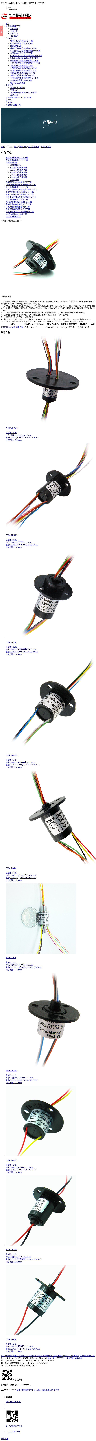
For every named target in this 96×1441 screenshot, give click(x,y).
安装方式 (14, 90)
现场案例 (14, 95)
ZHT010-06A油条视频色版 (12, 327)
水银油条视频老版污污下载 (21, 53)
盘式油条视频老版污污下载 (21, 66)
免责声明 (70, 1358)
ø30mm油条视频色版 (18, 172)
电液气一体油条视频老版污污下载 (24, 61)
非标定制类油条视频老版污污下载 (24, 78)
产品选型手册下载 (17, 88)
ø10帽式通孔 (46, 147)
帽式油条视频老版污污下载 (21, 43)
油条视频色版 (16, 46)
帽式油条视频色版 (17, 83)
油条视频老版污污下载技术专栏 (19, 97)
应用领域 (9, 102)
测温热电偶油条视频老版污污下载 (24, 58)
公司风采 (14, 36)
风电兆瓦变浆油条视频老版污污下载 (25, 63)
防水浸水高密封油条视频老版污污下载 (26, 56)
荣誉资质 (14, 34)
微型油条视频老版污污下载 (21, 41)
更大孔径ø (14, 180)
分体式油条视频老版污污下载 (22, 73)
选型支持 (9, 85)
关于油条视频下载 (13, 26)
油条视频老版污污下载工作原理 (23, 93)
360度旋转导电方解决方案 (21, 80)
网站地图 (79, 1358)
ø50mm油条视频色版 (18, 177)
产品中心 (9, 38)
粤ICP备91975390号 (57, 1358)
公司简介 (14, 29)
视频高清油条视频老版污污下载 (23, 48)
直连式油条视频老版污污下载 (22, 75)
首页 (7, 24)
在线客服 (9, 1402)
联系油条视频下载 (13, 105)
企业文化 (14, 31)
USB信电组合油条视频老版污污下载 (25, 51)
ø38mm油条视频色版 (18, 175)
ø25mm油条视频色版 (18, 170)
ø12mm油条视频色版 (18, 167)
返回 (3, 147)
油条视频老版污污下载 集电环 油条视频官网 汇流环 (38, 1390)
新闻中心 (9, 100)
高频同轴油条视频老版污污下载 (23, 70)
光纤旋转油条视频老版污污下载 (23, 68)
